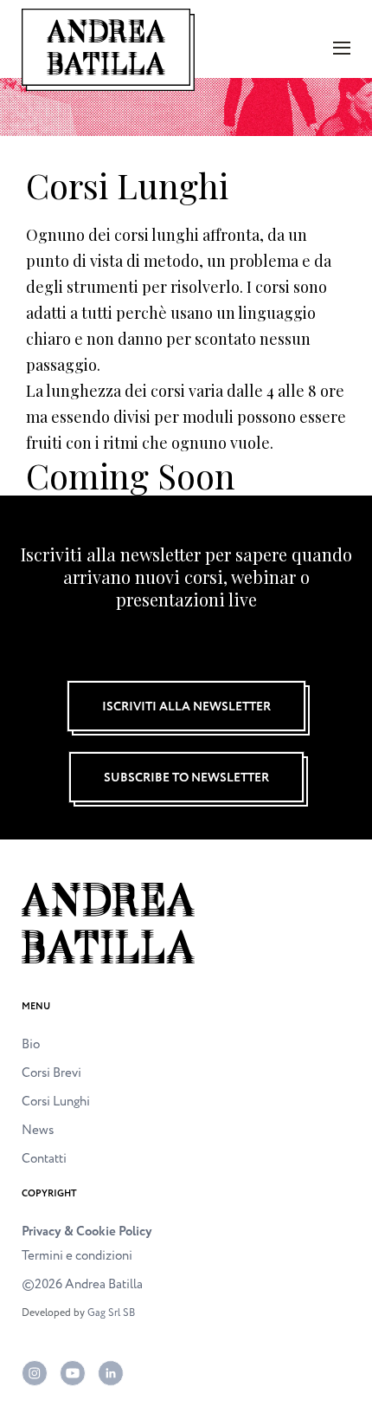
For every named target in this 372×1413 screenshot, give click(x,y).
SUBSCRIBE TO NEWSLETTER (186, 777)
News (38, 1130)
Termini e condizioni (77, 1256)
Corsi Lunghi (56, 1101)
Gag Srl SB (111, 1313)
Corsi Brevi (51, 1073)
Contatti (44, 1159)
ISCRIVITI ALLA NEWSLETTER (186, 706)
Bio (31, 1044)
